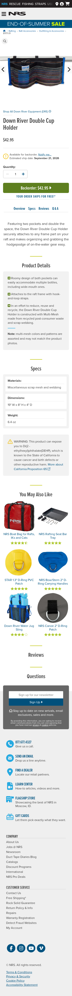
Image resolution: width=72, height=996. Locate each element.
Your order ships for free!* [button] (36, 196)
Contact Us (13, 893)
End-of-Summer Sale (36, 24)
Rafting (12, 31)
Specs (32, 208)
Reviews (44, 208)
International (14, 872)
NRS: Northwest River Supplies (17, 14)
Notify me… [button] (44, 154)
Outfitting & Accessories (51, 31)
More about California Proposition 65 (38, 466)
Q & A (55, 208)
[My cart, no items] (67, 4)
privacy (36, 725)
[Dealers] (56, 4)
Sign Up (35, 702)
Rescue (15, 4)
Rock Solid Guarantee (20, 903)
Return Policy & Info (19, 908)
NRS (5, 4)
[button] (5, 41)
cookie (45, 725)
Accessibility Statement (22, 985)
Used (51, 4)
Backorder (34, 188)
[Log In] (62, 4)
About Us (12, 842)
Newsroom (13, 852)
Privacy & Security (18, 976)
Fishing (27, 4)
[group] (36, 73)
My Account (14, 928)
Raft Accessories (27, 31)
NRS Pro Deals (15, 877)
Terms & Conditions (19, 972)
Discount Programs (18, 867)
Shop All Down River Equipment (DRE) (26, 111)
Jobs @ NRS (14, 847)
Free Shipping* (16, 898)
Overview (19, 208)
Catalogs (12, 862)
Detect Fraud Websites (21, 923)
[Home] (4, 30)
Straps (40, 4)
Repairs (11, 913)
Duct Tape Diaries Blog (21, 857)
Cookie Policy (15, 980)
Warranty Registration (20, 918)
